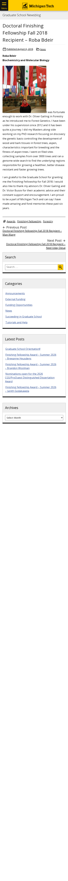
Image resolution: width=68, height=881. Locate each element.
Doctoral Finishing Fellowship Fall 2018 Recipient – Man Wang (32, 232)
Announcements (15, 293)
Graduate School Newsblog (22, 15)
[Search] (60, 267)
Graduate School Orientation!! (22, 349)
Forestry (48, 221)
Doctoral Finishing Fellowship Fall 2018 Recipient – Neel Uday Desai (35, 246)
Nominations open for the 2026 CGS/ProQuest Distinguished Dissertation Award (30, 377)
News (43, 49)
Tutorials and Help (16, 322)
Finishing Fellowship (29, 221)
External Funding (15, 299)
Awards (11, 221)
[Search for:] (31, 267)
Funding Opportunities (18, 305)
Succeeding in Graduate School (23, 316)
